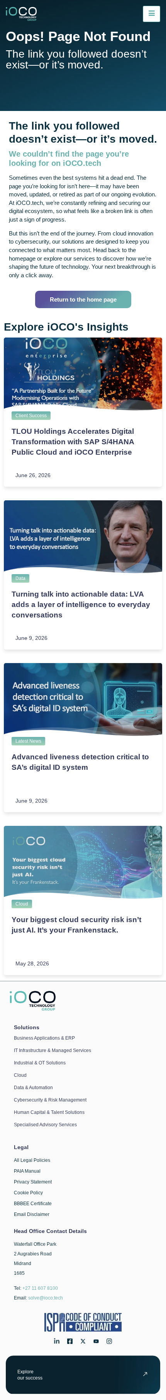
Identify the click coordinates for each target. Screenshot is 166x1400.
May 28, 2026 (32, 963)
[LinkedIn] (57, 1342)
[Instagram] (109, 1342)
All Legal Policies (32, 1160)
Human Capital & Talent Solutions (49, 1112)
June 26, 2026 (33, 475)
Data (20, 578)
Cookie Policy (28, 1192)
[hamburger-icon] (151, 14)
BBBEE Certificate (33, 1203)
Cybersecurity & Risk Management (50, 1100)
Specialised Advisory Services (45, 1124)
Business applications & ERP (44, 1038)
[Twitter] (83, 1342)
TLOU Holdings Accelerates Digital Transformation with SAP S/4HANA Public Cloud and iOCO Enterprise (73, 441)
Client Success (31, 415)
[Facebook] (70, 1342)
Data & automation (33, 1087)
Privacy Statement (33, 1182)
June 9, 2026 (31, 638)
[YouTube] (96, 1342)
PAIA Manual (27, 1171)
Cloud (21, 904)
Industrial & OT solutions (40, 1063)
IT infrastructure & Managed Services (52, 1050)
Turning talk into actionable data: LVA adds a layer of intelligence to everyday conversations (81, 604)
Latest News (28, 741)
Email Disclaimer (31, 1214)
